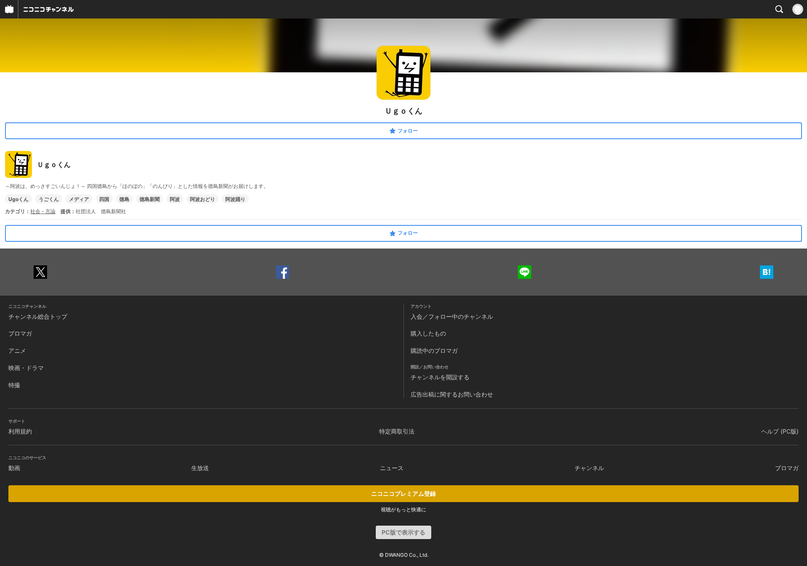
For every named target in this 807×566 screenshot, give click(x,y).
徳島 (124, 199)
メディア (79, 199)
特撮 (14, 385)
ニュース (392, 467)
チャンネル (589, 467)
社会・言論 (42, 211)
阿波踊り (235, 199)
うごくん (49, 199)
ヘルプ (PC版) (780, 431)
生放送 (200, 467)
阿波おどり (202, 199)
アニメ (17, 350)
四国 (104, 199)
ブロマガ (20, 333)
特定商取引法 (396, 431)
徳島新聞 (150, 199)
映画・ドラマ (26, 367)
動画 (14, 467)
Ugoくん (18, 199)
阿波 (175, 199)
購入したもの (428, 333)
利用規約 (20, 431)
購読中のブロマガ (434, 350)
